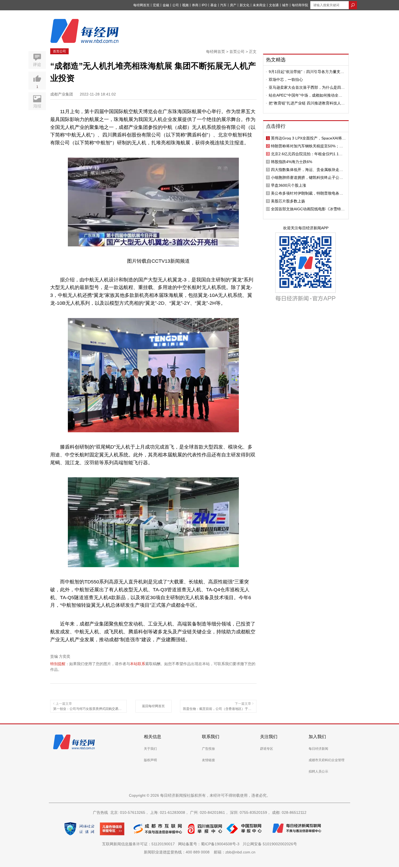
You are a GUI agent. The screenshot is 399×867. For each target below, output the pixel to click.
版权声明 (150, 760)
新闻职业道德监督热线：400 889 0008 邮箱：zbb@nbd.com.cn (199, 852)
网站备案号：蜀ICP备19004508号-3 (210, 844)
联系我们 (210, 736)
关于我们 (150, 749)
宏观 (156, 5)
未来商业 (259, 5)
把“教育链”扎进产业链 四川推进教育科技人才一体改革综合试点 (307, 103)
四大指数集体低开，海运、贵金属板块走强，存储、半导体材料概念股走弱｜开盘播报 (307, 170)
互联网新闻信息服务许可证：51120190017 (139, 844)
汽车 (223, 5)
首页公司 (59, 51)
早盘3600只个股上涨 (288, 185)
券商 (195, 5)
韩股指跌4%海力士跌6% (291, 162)
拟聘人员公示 (318, 771)
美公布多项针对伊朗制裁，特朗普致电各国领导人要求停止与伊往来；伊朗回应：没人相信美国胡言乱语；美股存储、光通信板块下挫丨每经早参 (307, 193)
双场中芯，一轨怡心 (286, 79)
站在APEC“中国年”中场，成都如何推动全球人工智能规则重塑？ (305, 95)
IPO (204, 5)
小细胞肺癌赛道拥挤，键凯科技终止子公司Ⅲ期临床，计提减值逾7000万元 (308, 177)
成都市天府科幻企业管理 (326, 760)
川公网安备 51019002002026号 (270, 844)
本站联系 (137, 664)
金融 (166, 5)
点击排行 (276, 126)
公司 (175, 5)
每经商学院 (300, 5)
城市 (285, 5)
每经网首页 (141, 5)
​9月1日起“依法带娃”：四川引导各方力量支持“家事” (306, 72)
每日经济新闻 (318, 749)
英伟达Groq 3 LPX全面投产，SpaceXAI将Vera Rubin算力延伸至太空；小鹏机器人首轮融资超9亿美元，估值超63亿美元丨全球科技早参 (308, 138)
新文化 (244, 5)
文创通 (274, 5)
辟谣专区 (266, 749)
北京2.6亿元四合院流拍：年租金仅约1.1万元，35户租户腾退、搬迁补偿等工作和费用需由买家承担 (307, 154)
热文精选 (276, 59)
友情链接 (208, 760)
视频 (185, 5)
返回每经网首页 (153, 706)
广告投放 (208, 749)
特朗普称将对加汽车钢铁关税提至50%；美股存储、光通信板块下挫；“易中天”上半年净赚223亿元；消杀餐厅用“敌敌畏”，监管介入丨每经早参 (308, 146)
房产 (233, 5)
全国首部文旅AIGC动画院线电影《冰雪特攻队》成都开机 (308, 209)
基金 (213, 5)
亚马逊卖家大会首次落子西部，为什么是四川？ (305, 87)
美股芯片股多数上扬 (288, 201)
